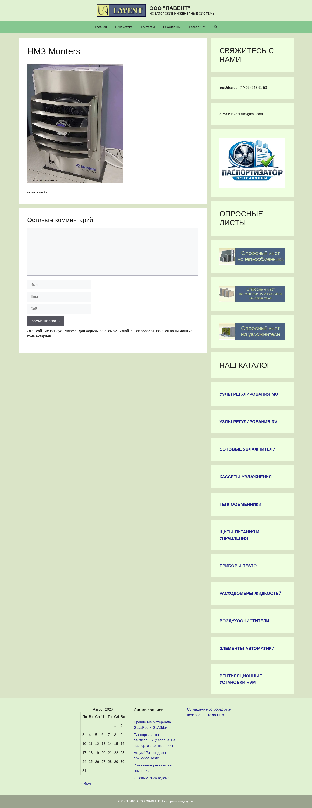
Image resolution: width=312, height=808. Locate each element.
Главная (101, 27)
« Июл (85, 784)
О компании (171, 27)
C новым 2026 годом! (151, 778)
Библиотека (123, 27)
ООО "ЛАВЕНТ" (169, 8)
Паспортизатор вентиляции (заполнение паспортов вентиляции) (154, 740)
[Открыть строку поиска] (216, 27)
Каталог (194, 27)
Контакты (148, 27)
